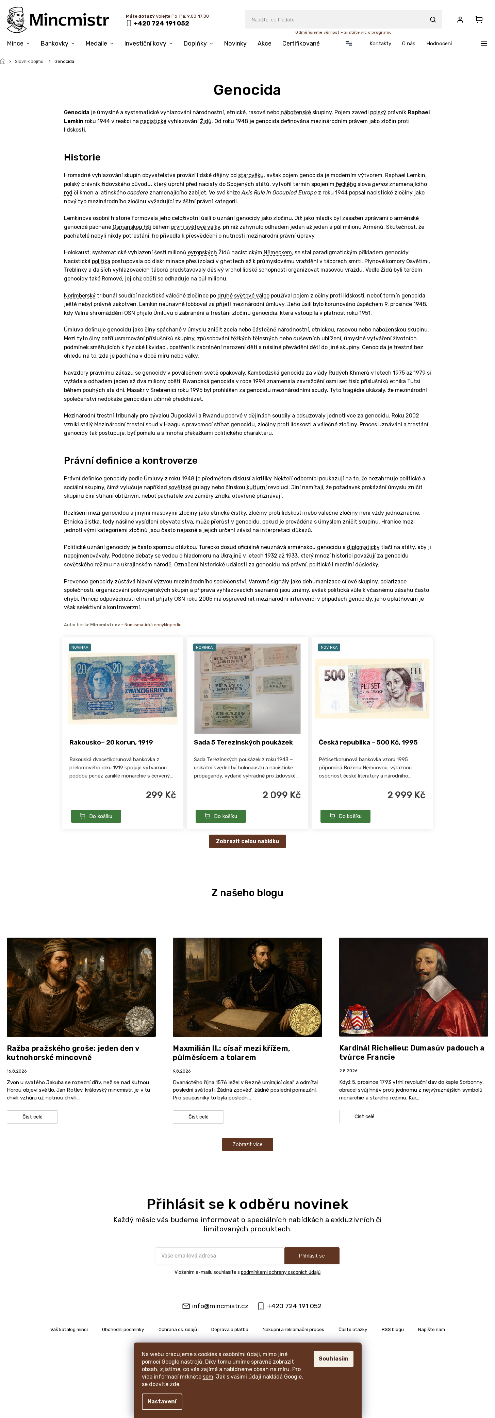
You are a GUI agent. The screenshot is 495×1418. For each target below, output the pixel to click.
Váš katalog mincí (69, 1329)
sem (208, 1376)
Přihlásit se (312, 1256)
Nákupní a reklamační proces (293, 1329)
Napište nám (431, 1329)
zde (174, 1384)
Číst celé (32, 1117)
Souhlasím (333, 1358)
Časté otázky (353, 1329)
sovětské (179, 487)
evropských (202, 252)
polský (378, 112)
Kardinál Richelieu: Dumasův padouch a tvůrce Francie (412, 1052)
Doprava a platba (229, 1329)
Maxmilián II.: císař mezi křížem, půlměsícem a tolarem (231, 1053)
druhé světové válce (243, 295)
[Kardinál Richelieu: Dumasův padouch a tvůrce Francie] (413, 987)
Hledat (432, 19)
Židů (206, 121)
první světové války (195, 227)
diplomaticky (363, 547)
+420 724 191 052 (294, 1306)
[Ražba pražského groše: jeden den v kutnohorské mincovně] (81, 987)
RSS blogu (393, 1329)
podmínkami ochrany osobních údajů (280, 1272)
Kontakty (380, 43)
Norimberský (80, 295)
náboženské (296, 112)
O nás (408, 43)
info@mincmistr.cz (220, 1306)
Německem (278, 252)
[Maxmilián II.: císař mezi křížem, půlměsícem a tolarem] (247, 987)
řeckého (346, 184)
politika (101, 261)
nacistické (153, 121)
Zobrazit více (248, 1144)
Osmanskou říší (132, 227)
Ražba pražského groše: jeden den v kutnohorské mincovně (73, 1053)
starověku (251, 175)
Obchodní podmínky (123, 1329)
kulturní (257, 487)
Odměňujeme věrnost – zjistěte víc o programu (343, 32)
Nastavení (162, 1401)
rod (68, 192)
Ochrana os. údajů (178, 1329)
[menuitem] (21, 45)
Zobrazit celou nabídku (247, 841)
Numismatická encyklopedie (153, 624)
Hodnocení (439, 43)
